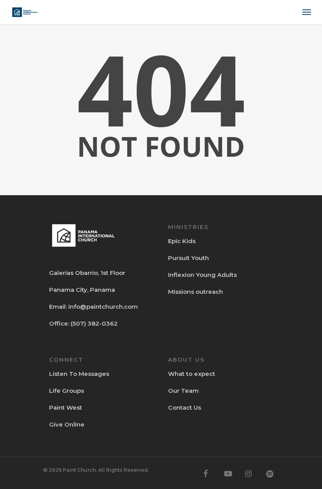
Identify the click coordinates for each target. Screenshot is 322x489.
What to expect (191, 373)
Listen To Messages (79, 373)
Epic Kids (182, 241)
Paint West (65, 407)
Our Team (183, 390)
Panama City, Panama (82, 289)
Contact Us (184, 407)
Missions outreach (195, 291)
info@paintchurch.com (103, 306)
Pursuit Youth (188, 258)
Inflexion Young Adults (202, 274)
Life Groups (66, 390)
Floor (116, 273)
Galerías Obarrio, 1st (78, 273)
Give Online (66, 424)
